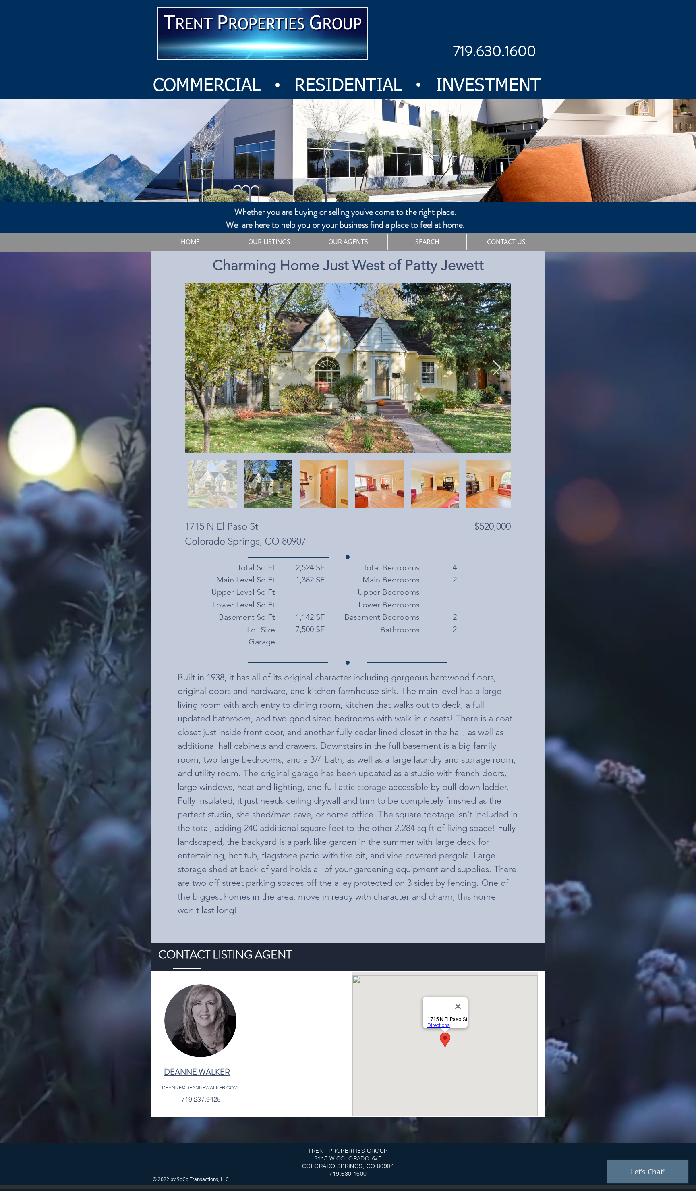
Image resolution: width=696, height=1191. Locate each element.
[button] (269, 242)
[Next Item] (496, 368)
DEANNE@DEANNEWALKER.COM (200, 1088)
